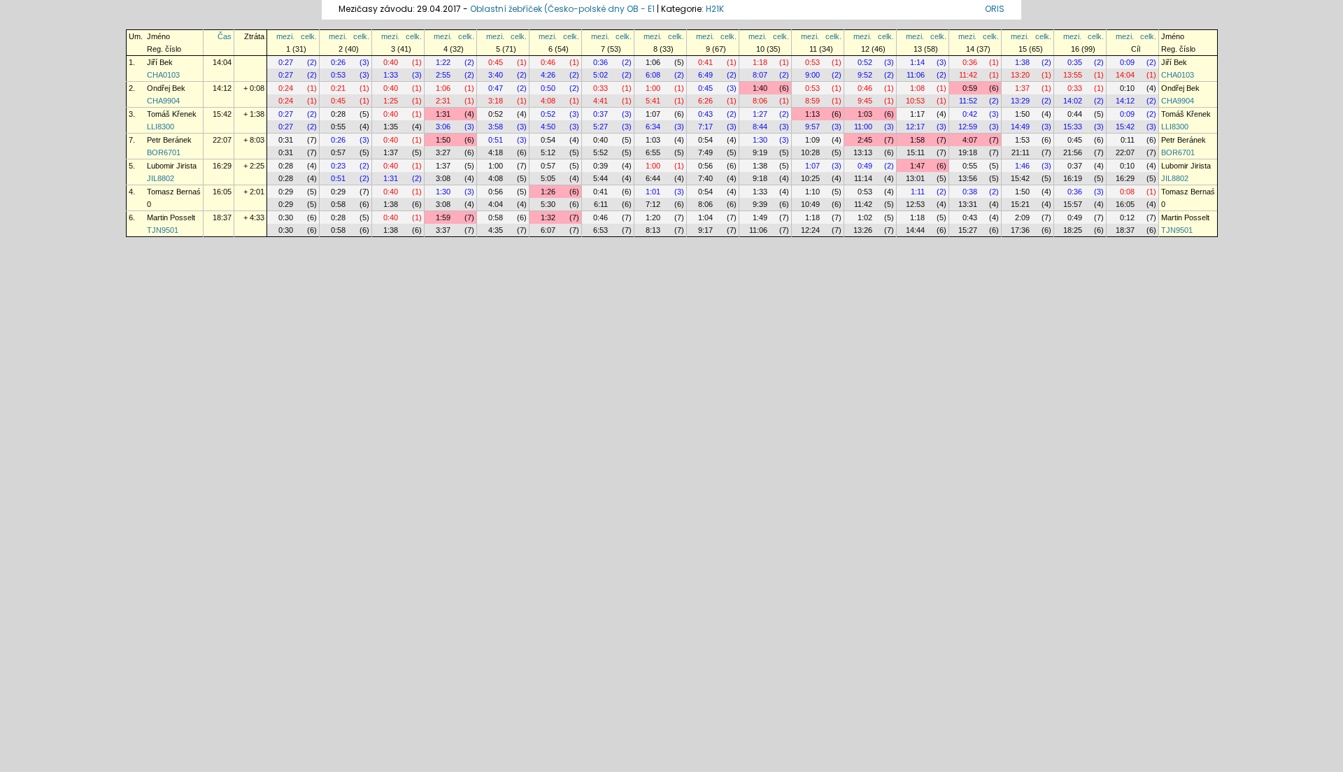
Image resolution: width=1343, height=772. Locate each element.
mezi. (285, 36)
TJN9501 (162, 230)
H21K (715, 9)
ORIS (994, 9)
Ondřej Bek (166, 88)
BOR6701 (163, 152)
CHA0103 (163, 75)
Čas (225, 36)
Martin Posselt (171, 217)
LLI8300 (160, 126)
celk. (309, 36)
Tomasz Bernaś (174, 191)
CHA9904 (163, 100)
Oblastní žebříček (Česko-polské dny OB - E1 (562, 9)
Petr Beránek (169, 140)
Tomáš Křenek (172, 114)
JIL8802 (160, 178)
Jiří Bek (160, 62)
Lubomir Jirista (172, 166)
